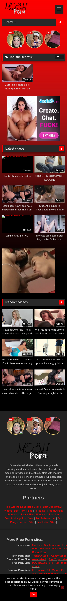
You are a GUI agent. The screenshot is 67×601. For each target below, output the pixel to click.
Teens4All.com (40, 555)
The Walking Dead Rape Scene (23, 506)
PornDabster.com (45, 518)
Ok (33, 594)
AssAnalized (39, 559)
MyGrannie (38, 570)
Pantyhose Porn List (47, 514)
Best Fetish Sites (46, 522)
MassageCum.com (50, 548)
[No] (62, 587)
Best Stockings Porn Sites (19, 518)
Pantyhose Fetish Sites (21, 514)
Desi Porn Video (23, 510)
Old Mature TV (55, 570)
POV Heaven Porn (42, 562)
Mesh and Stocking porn (46, 545)
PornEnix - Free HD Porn (48, 510)
